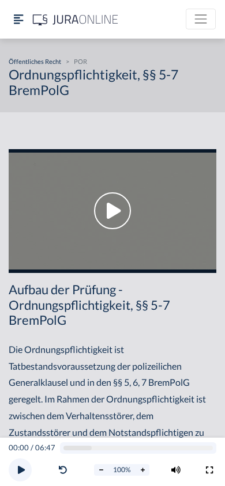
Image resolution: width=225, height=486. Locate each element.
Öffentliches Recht (35, 61)
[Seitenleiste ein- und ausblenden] (18, 19)
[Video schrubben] (138, 448)
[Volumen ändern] (176, 470)
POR (80, 61)
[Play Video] (112, 211)
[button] (65, 469)
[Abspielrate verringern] (101, 470)
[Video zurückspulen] (62, 469)
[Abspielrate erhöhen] (142, 470)
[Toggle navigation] (201, 19)
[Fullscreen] (209, 470)
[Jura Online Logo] (75, 19)
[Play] (20, 469)
